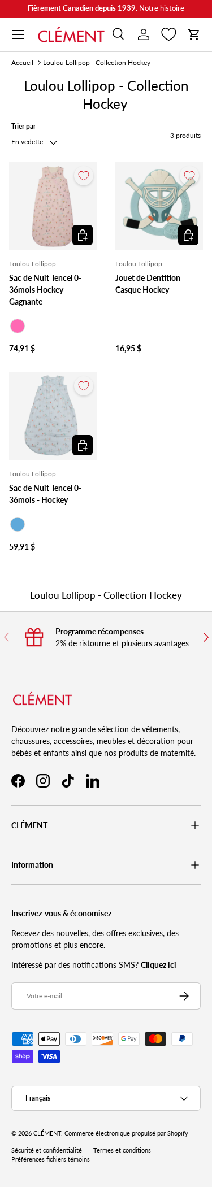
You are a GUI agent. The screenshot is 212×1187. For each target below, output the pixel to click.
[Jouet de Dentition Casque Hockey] (159, 206)
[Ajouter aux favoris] (83, 175)
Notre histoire (161, 8)
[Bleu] (17, 524)
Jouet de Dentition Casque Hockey (147, 283)
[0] (169, 34)
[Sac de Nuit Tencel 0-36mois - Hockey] (53, 416)
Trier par (23, 126)
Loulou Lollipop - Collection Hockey (96, 62)
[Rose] (17, 326)
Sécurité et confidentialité (46, 1150)
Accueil (22, 62)
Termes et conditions (122, 1150)
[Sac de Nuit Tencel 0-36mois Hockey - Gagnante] (53, 206)
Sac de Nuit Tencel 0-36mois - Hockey (45, 494)
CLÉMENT (47, 1133)
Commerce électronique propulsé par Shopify (126, 1133)
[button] (193, 34)
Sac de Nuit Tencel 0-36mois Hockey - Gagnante (45, 289)
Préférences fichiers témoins (50, 1159)
